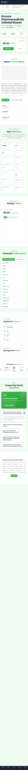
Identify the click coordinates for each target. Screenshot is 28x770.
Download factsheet (18, 100)
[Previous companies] (1, 369)
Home (2, 6)
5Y (15, 217)
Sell (20, 48)
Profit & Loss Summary (8, 259)
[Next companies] (27, 369)
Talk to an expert (9, 405)
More (14, 475)
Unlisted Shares (7, 7)
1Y (8, 217)
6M (5, 217)
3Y (12, 217)
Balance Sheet (20, 259)
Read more (5, 100)
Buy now (8, 48)
